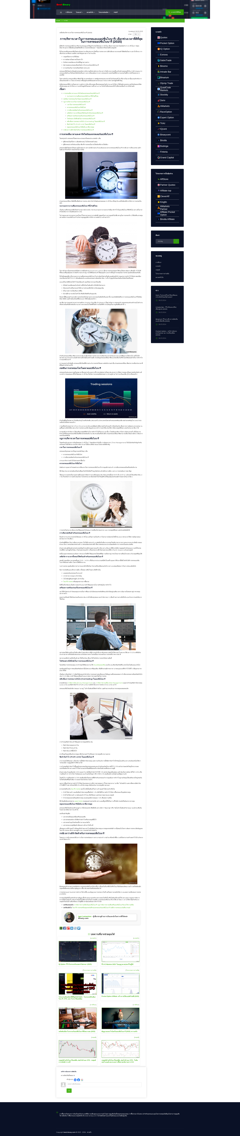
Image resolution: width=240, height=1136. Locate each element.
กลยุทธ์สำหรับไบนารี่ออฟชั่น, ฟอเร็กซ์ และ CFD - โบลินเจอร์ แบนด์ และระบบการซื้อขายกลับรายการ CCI (120, 1061)
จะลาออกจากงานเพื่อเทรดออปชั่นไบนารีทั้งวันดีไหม (82, 96)
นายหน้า (93, 938)
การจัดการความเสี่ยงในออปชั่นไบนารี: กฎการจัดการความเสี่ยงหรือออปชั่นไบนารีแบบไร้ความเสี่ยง (104, 905)
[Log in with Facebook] (78, 1079)
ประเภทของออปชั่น (99, 665)
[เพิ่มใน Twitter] (78, 928)
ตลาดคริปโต (159, 277)
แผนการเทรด (79, 801)
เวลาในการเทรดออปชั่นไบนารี (76, 104)
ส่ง (69, 1090)
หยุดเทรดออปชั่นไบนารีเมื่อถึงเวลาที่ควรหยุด (80, 127)
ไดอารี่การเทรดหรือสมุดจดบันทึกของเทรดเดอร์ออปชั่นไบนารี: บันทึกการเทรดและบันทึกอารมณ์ (101, 907)
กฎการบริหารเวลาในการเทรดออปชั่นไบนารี (76, 102)
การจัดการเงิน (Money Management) (80, 683)
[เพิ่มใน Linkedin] (71, 928)
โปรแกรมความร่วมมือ (89, 970)
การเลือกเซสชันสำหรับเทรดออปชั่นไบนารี (79, 110)
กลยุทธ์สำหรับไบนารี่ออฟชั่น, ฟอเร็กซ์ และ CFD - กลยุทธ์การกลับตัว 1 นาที (77, 1061)
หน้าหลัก (58, 20)
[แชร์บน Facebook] (64, 928)
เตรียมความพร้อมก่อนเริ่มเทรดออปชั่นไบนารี (80, 116)
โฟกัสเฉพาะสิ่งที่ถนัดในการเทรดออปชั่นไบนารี (81, 118)
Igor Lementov (84, 916)
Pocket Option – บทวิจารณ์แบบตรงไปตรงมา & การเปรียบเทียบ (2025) (166, 333)
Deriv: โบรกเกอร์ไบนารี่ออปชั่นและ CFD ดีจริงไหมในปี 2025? (166, 296)
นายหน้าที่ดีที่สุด (176, 12)
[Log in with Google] (82, 1079)
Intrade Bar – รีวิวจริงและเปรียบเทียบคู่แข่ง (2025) (166, 308)
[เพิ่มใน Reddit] (75, 928)
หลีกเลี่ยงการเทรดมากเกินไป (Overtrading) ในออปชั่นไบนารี (86, 121)
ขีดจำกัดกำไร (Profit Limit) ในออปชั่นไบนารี (81, 124)
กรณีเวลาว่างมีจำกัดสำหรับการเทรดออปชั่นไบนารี (78, 130)
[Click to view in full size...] (101, 175)
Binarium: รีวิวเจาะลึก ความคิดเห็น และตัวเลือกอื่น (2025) (167, 320)
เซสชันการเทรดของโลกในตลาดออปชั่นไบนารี (77, 99)
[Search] (176, 241)
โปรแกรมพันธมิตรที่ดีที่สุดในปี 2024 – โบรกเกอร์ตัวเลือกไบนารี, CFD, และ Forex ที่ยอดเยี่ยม (77, 998)
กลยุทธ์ (94, 1037)
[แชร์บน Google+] (68, 928)
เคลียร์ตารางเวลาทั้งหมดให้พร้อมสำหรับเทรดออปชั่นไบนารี (85, 113)
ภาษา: (130, 34)
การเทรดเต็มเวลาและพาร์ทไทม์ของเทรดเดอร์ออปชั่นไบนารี (81, 93)
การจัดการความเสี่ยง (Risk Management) (109, 683)
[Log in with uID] (75, 1079)
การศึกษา (93, 1004)
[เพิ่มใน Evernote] (61, 928)
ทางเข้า (89, 1132)
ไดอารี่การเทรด (68, 581)
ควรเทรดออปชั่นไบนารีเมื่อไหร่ (76, 107)
